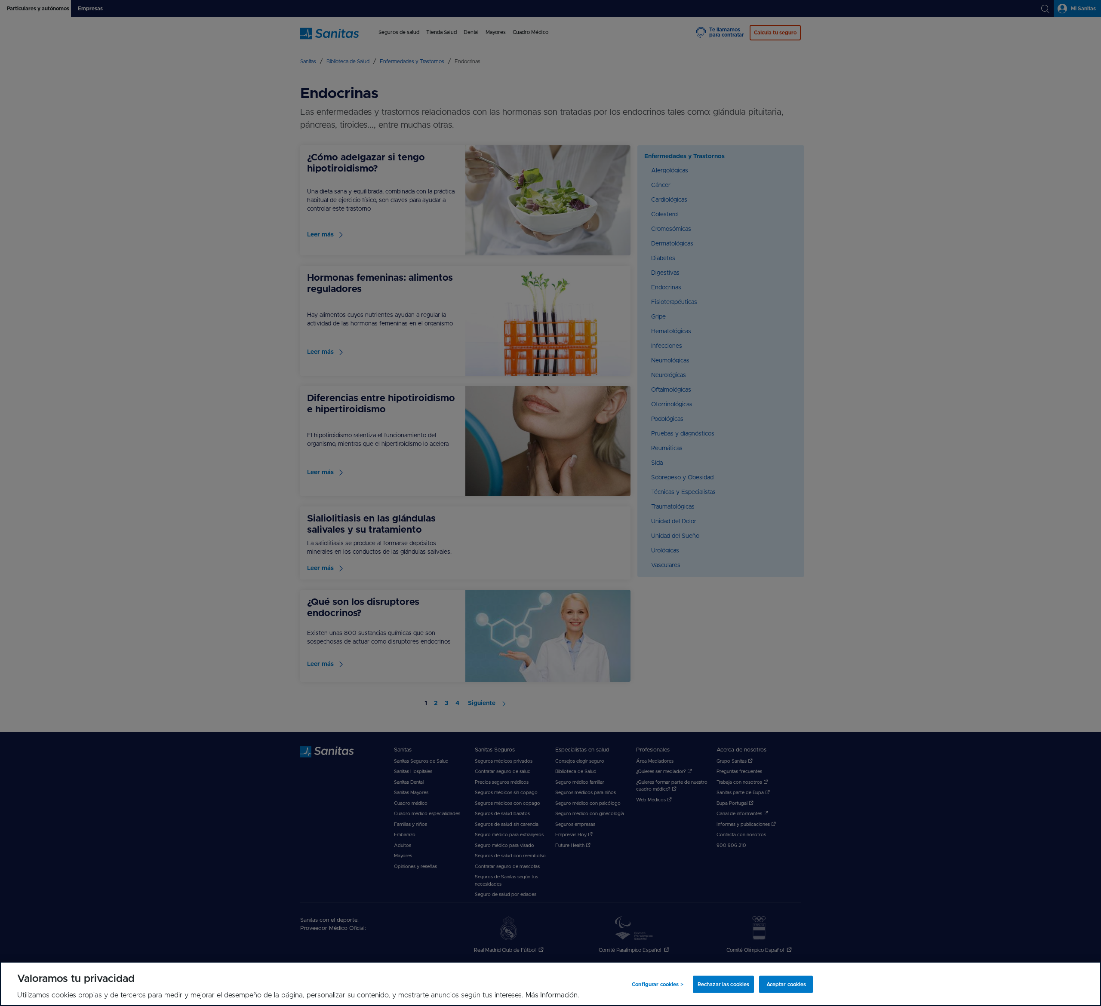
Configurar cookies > (657, 984)
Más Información (552, 995)
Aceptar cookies (786, 984)
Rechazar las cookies (723, 984)
